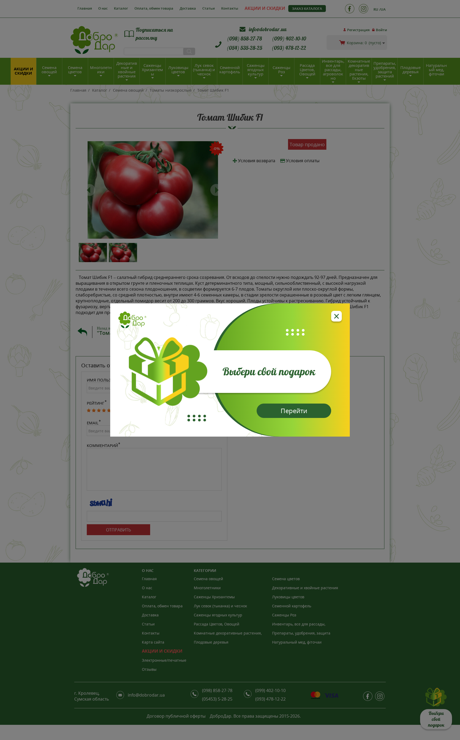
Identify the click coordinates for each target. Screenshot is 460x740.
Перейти (294, 410)
